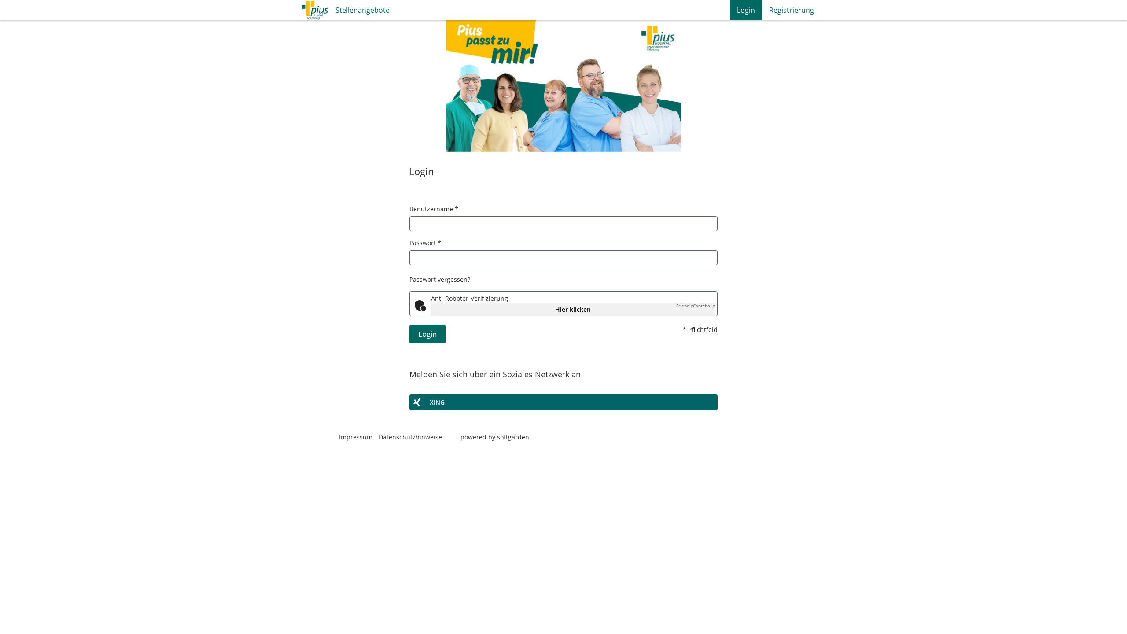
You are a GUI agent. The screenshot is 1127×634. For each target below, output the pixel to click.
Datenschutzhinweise (410, 437)
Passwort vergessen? (439, 279)
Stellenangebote (362, 10)
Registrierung (791, 10)
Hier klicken (573, 309)
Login (746, 10)
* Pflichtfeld (700, 329)
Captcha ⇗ (695, 305)
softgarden (513, 437)
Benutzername (433, 209)
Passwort (425, 243)
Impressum (355, 437)
